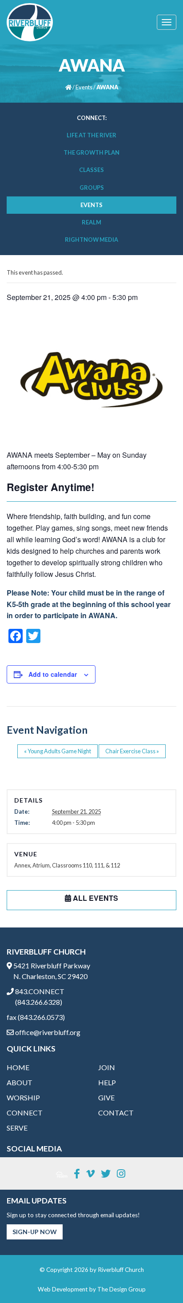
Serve (17, 1127)
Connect (25, 1112)
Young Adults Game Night (57, 751)
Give (106, 1097)
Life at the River (91, 135)
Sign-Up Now (34, 1231)
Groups (92, 187)
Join (106, 1067)
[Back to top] (158, 1278)
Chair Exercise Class (132, 751)
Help (107, 1082)
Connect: (92, 117)
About (19, 1082)
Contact (116, 1112)
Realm (91, 222)
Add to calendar (52, 674)
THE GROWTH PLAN (91, 152)
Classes (91, 169)
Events (84, 87)
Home (18, 1067)
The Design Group (121, 1289)
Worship (23, 1097)
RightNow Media (91, 239)
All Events (94, 898)
